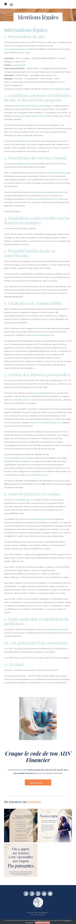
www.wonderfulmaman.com (16, 49)
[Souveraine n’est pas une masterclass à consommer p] (55, 825)
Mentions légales (63, 89)
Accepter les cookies (42, 922)
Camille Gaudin (19, 65)
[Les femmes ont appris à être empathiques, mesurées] (21, 860)
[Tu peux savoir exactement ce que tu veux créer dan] (21, 825)
